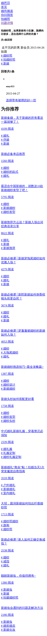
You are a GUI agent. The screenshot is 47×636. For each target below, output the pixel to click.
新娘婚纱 (8, 208)
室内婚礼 (8, 493)
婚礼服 (6, 449)
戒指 (5, 561)
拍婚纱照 (8, 59)
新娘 (5, 63)
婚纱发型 (8, 211)
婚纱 (5, 167)
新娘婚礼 (8, 489)
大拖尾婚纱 (9, 352)
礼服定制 (8, 453)
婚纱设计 (8, 384)
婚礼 (5, 135)
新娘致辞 (8, 248)
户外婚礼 (8, 485)
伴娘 (5, 139)
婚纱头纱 (8, 420)
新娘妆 (6, 589)
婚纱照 (6, 55)
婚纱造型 (8, 416)
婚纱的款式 (9, 171)
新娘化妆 (8, 629)
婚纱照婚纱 (9, 521)
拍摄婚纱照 (9, 597)
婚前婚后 (8, 625)
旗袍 (5, 525)
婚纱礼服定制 (11, 457)
